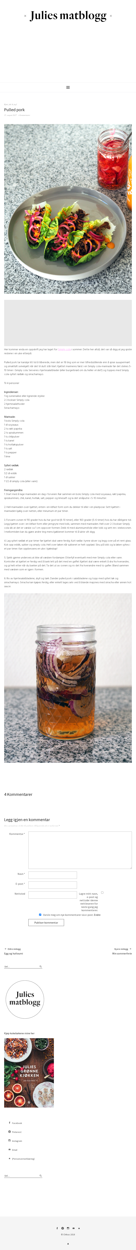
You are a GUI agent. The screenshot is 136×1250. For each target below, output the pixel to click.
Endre (97, 914)
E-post (20, 883)
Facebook (17, 1123)
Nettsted (20, 893)
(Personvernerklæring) (23, 1158)
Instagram (17, 1140)
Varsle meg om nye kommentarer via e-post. (72, 914)
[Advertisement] (68, 54)
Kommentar (17, 833)
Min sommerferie (122, 951)
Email (14, 1149)
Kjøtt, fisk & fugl (10, 104)
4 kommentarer (24, 115)
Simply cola (64, 349)
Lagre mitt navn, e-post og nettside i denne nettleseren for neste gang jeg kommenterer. (88, 902)
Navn (21, 873)
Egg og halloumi (13, 951)
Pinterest (16, 1132)
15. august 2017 (10, 115)
